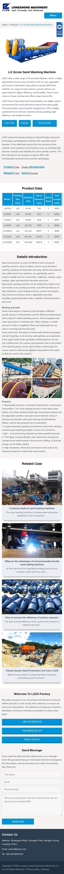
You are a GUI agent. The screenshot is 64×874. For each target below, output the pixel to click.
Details (33, 167)
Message (30, 173)
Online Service (32, 739)
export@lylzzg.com (32, 730)
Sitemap (45, 869)
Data (11, 167)
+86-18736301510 (32, 721)
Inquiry (24, 123)
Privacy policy (33, 869)
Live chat (9, 123)
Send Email (44, 123)
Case (11, 173)
